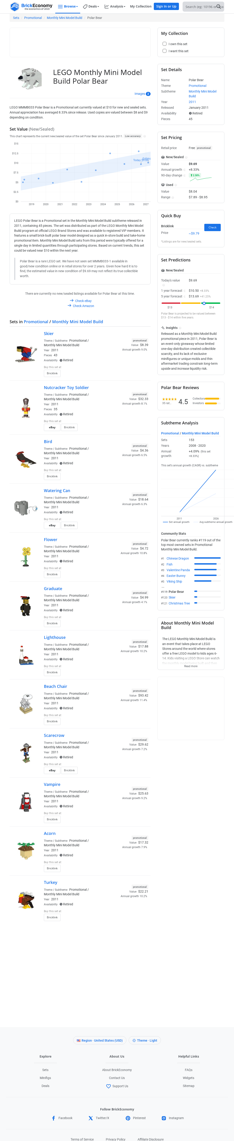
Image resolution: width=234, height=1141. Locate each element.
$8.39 (144, 345)
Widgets (188, 1078)
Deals (45, 1086)
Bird (48, 441)
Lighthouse (55, 637)
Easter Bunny (176, 576)
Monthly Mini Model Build (64, 18)
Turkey (50, 882)
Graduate (53, 588)
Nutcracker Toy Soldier (66, 387)
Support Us (120, 1086)
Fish (170, 564)
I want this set (120, 375)
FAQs (188, 1070)
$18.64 (143, 499)
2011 (54, 350)
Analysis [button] (116, 6)
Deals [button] (92, 6)
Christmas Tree (179, 603)
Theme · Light (147, 1040)
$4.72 (144, 548)
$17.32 (143, 842)
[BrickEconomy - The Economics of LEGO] (31, 6)
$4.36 (144, 450)
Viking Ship (174, 581)
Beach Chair (55, 686)
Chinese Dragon (178, 558)
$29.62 (143, 744)
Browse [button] (70, 6)
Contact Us (117, 1078)
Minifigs (45, 1078)
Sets (16, 18)
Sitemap (188, 1086)
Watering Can (57, 490)
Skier (49, 333)
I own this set (119, 367)
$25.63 (143, 793)
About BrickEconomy (117, 1070)
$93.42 (143, 695)
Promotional (33, 18)
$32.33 (143, 399)
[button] (144, 136)
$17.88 (143, 646)
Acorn (50, 833)
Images (140, 94)
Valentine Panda (178, 570)
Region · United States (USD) (102, 1040)
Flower (50, 539)
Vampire (52, 784)
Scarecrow (54, 735)
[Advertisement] (95, 40)
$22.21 (143, 891)
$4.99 (144, 597)
